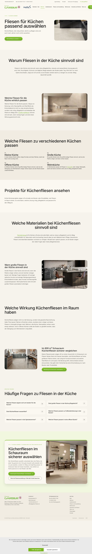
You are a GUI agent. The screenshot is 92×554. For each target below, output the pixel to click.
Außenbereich (73, 502)
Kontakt (64, 1)
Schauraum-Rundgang (73, 1)
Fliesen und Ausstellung (75, 503)
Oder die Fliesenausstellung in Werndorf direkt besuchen (25, 478)
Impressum (74, 518)
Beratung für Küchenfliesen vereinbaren (21, 473)
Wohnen (71, 500)
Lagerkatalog (57, 1)
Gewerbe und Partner (74, 507)
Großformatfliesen (24, 112)
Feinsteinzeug (21, 235)
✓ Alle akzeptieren (36, 549)
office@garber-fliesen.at (34, 503)
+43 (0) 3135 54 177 (9, 1)
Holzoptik (69, 167)
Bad (70, 498)
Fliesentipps (72, 511)
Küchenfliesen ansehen (13, 38)
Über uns (72, 509)
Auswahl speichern (52, 549)
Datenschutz (81, 518)
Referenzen (72, 505)
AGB (86, 518)
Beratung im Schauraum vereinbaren (54, 369)
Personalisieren (44, 553)
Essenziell (45, 545)
